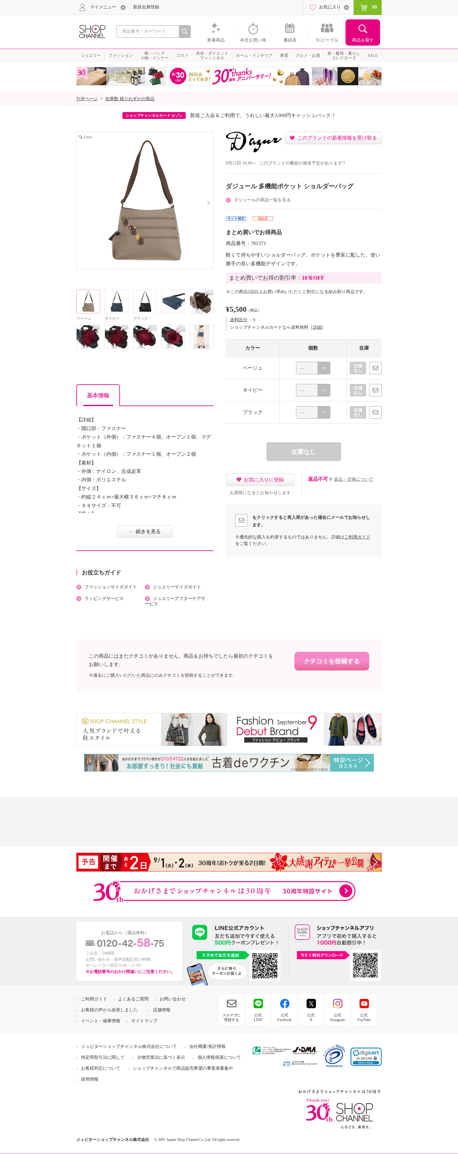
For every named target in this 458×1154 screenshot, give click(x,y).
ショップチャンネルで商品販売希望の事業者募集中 (183, 1068)
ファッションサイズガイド (110, 587)
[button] (366, 1057)
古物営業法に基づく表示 (161, 1057)
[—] (313, 368)
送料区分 (238, 319)
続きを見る (148, 531)
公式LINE (258, 1017)
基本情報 (98, 395)
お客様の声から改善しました (109, 1010)
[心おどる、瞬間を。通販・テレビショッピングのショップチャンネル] (91, 31)
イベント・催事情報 (100, 1021)
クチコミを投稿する (332, 661)
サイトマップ (144, 1021)
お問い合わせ (173, 999)
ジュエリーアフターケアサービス (175, 601)
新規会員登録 (146, 7)
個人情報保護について (219, 1057)
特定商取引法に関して (103, 1057)
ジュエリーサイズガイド (177, 587)
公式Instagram (337, 1017)
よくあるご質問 (133, 999)
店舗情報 (161, 1010)
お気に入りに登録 (264, 479)
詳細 (317, 327)
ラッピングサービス (104, 598)
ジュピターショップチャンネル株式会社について (129, 1046)
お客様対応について (100, 1068)
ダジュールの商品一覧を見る (262, 200)
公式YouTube (364, 1017)
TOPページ (87, 98)
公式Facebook (284, 1017)
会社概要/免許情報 (207, 1046)
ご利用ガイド (357, 537)
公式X (311, 1017)
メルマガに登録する (231, 1017)
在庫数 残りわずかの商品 (130, 98)
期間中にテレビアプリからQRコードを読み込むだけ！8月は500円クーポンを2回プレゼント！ (264, 115)
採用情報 (89, 1079)
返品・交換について (353, 479)
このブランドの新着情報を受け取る (337, 137)
